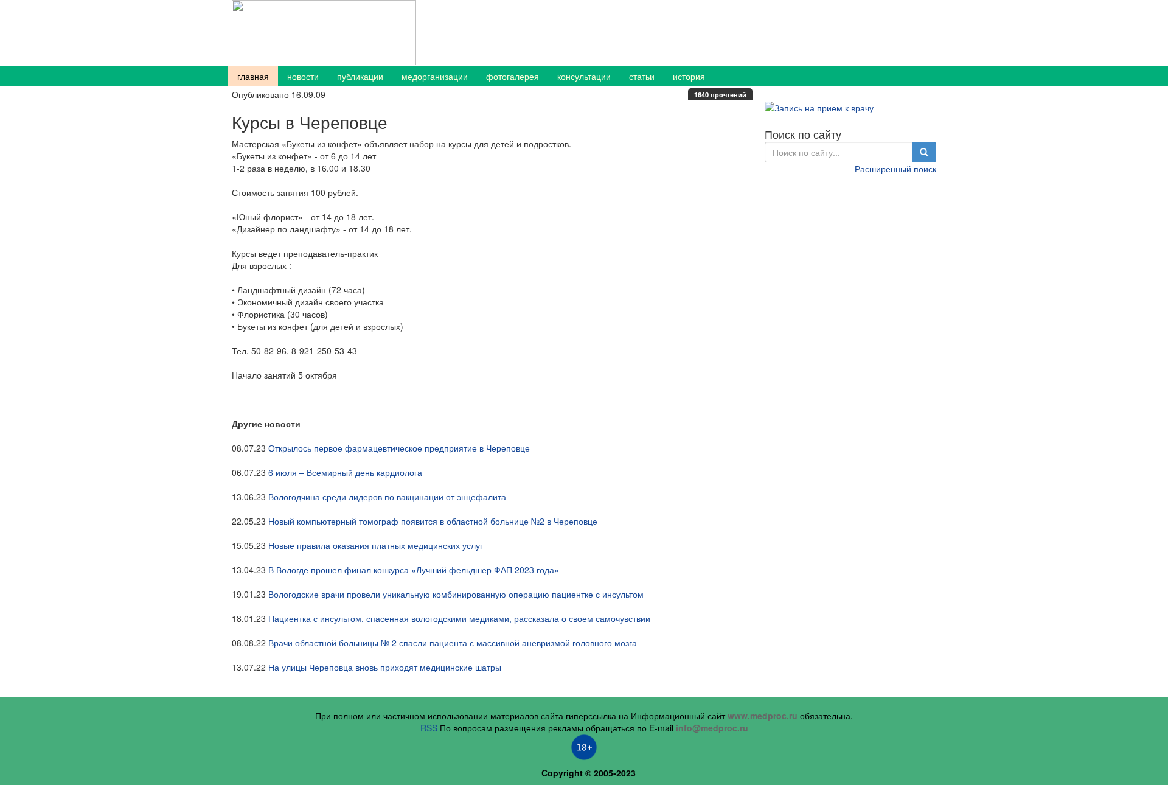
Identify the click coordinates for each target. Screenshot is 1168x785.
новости (303, 76)
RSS (428, 728)
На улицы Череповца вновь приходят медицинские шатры (384, 667)
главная (253, 76)
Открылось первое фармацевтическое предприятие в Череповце (399, 448)
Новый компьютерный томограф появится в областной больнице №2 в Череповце (432, 521)
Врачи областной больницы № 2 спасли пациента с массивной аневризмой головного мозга (452, 643)
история (689, 76)
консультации (584, 76)
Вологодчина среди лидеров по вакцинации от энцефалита (387, 496)
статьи (642, 76)
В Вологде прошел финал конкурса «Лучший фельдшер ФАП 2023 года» (413, 569)
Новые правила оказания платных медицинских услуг (375, 545)
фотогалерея (512, 76)
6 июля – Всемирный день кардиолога (345, 472)
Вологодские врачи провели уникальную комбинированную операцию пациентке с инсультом (456, 594)
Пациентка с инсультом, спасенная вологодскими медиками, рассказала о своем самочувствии (459, 618)
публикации (360, 76)
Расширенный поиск (895, 168)
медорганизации (434, 76)
